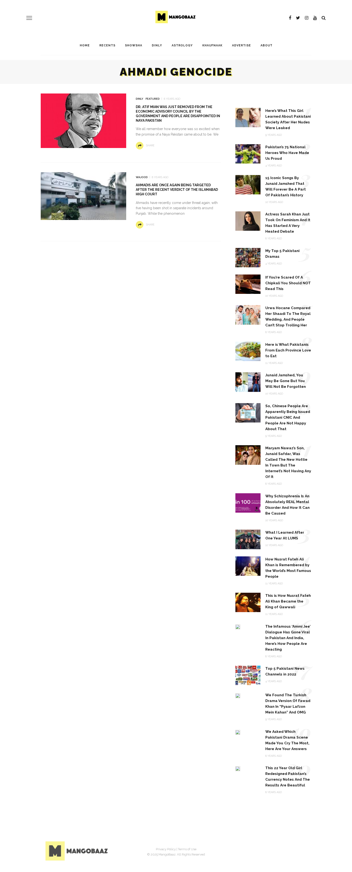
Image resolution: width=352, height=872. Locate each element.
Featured (153, 98)
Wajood (142, 177)
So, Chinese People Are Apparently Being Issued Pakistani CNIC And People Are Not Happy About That (287, 417)
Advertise (241, 45)
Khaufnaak (212, 45)
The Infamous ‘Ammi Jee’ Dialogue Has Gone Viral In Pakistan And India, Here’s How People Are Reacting (288, 638)
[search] (323, 18)
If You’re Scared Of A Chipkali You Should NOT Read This (288, 283)
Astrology (182, 45)
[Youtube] (315, 18)
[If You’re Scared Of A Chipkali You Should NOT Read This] (248, 284)
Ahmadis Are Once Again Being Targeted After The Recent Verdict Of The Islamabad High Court (177, 189)
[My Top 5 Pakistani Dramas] (248, 257)
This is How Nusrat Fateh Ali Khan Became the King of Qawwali (288, 601)
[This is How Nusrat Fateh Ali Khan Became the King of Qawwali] (248, 602)
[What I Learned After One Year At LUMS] (248, 539)
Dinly (157, 45)
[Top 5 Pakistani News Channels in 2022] (248, 675)
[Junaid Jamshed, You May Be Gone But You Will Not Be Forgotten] (248, 381)
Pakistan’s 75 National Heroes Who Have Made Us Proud (287, 153)
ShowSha (133, 45)
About (267, 45)
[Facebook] (290, 18)
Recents (107, 45)
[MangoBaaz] (77, 850)
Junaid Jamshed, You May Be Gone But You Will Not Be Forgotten (285, 381)
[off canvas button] (29, 18)
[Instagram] (306, 18)
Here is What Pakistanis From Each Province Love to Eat (288, 350)
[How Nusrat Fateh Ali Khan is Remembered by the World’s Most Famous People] (248, 565)
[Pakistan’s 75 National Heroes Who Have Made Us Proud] (248, 153)
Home (85, 45)
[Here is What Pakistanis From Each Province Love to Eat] (248, 351)
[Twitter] (298, 18)
